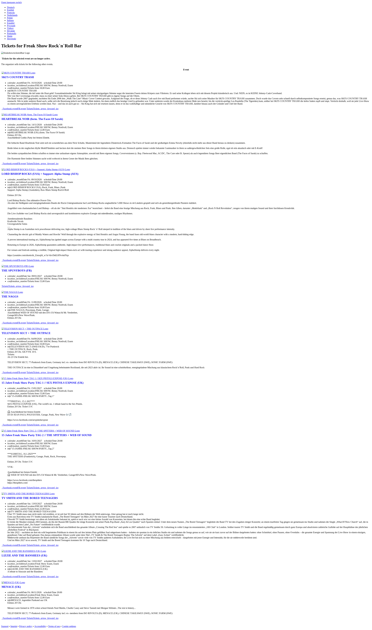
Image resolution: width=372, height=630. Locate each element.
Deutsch (11, 7)
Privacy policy (25, 626)
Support (4, 626)
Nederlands (12, 15)
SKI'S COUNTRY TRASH (18, 77)
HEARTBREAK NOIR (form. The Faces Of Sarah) (32, 118)
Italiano (10, 20)
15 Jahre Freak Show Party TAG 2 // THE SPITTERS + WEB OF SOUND (47, 435)
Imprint (13, 626)
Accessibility (40, 626)
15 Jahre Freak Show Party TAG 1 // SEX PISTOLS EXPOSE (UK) (42, 382)
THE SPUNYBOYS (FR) (17, 270)
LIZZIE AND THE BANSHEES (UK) (24, 555)
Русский (11, 25)
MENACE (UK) (11, 586)
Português (11, 33)
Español (10, 23)
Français (11, 12)
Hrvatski (11, 31)
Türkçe (10, 28)
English (10, 10)
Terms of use (54, 626)
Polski (10, 18)
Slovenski (11, 38)
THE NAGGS (10, 296)
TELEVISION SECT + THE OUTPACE (26, 333)
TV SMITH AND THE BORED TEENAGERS (30, 498)
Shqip (9, 36)
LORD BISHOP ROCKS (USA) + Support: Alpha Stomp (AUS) (40, 173)
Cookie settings (69, 626)
